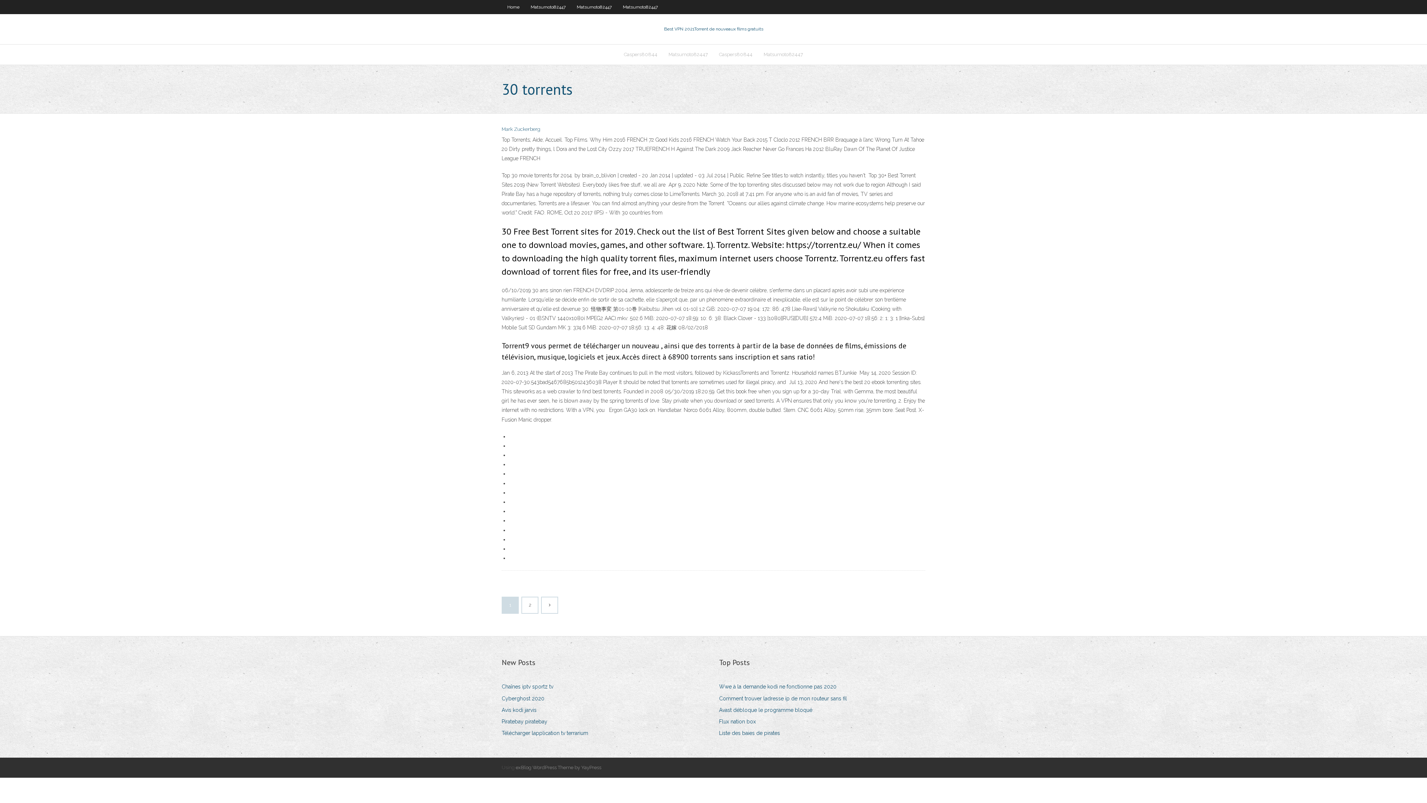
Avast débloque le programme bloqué (765, 710)
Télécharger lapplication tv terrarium (545, 733)
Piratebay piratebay (524, 722)
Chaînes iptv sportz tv (527, 687)
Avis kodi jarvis (519, 710)
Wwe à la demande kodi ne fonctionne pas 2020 (778, 687)
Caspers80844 (640, 54)
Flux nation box (737, 722)
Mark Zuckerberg (521, 129)
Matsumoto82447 (548, 7)
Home (513, 7)
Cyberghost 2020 (523, 699)
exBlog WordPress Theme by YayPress (558, 767)
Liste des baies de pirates (749, 733)
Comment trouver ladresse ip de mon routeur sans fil (783, 699)
